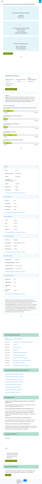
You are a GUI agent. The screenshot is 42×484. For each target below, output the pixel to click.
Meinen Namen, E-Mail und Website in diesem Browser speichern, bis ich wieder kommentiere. (12, 455)
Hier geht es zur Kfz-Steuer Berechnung (21, 32)
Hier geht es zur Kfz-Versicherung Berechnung (21, 33)
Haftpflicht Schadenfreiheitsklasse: (32, 79)
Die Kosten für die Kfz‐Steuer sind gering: (11, 123)
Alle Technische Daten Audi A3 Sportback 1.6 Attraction (15, 192)
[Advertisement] (22, 64)
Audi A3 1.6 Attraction (17, 347)
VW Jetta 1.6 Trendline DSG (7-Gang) (20, 357)
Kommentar (7, 438)
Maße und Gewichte (8, 216)
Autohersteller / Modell (17, 338)
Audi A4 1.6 (15, 344)
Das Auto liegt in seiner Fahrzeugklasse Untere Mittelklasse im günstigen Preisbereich (20, 107)
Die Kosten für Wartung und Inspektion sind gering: (13, 139)
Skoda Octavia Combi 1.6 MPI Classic (20, 352)
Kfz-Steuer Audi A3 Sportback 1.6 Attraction (13, 379)
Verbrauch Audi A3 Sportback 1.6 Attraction (13, 387)
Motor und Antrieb (7, 196)
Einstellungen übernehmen (11, 89)
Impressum (18, 479)
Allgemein (6, 166)
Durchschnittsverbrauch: (21, 79)
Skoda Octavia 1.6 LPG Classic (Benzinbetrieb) (21, 360)
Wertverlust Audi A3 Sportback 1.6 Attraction (13, 384)
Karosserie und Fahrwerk (9, 236)
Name (6, 448)
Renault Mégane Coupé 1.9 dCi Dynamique (21, 365)
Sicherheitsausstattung (9, 275)
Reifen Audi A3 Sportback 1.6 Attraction (12, 392)
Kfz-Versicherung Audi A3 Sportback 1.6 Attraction (14, 381)
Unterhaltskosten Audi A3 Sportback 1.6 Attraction (14, 374)
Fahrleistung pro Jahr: (9, 79)
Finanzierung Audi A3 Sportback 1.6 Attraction (13, 389)
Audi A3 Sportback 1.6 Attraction (19, 355)
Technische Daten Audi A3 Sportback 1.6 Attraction (14, 376)
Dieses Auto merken (8, 53)
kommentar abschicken (11, 460)
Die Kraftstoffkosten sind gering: (9, 131)
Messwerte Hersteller (8, 255)
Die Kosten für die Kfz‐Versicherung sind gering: (12, 115)
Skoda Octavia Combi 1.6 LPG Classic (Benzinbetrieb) (23, 342)
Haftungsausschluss (20, 480)
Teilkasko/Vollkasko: (9, 83)
